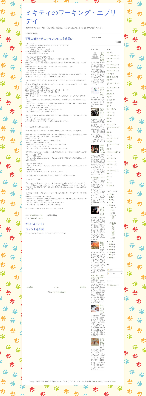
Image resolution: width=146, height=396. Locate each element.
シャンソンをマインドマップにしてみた (102, 92)
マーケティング (111, 58)
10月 (112, 207)
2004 (110, 257)
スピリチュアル (111, 138)
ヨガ (108, 167)
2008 (110, 247)
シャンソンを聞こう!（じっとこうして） (102, 211)
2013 (110, 202)
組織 (108, 106)
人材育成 (109, 115)
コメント (112, 273)
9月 (112, 210)
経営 (108, 91)
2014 (110, 200)
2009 (110, 244)
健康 (108, 118)
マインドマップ (111, 64)
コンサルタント (111, 55)
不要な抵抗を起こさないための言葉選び (113, 228)
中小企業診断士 (111, 68)
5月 (112, 238)
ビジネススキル (111, 88)
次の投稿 (30, 287)
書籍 (108, 121)
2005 (110, 255)
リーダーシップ (111, 170)
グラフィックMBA (112, 152)
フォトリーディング (113, 127)
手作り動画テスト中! (113, 217)
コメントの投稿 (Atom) (58, 292)
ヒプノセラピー (111, 71)
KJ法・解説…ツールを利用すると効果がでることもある (98, 277)
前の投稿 (83, 287)
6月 (112, 213)
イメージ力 (110, 124)
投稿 (110, 270)
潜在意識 (109, 141)
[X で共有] (52, 215)
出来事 (109, 74)
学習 (108, 97)
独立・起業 (110, 109)
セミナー (109, 112)
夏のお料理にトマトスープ (102, 244)
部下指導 (109, 186)
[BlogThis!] (50, 215)
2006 (110, 252)
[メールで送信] (48, 215)
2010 (110, 241)
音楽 (108, 135)
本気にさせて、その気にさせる (102, 309)
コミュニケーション (36, 218)
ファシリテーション (113, 144)
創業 (108, 52)
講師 (108, 80)
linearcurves (96, 381)
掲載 (108, 149)
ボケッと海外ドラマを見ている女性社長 (102, 57)
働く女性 (109, 100)
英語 (108, 182)
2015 (110, 197)
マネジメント (111, 164)
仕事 (108, 61)
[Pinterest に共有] (56, 215)
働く (108, 173)
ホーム (56, 287)
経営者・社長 (111, 77)
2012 (110, 205)
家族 (108, 132)
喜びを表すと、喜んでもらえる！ (102, 113)
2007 (110, 249)
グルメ (109, 155)
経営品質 (109, 94)
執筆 (108, 103)
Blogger (113, 381)
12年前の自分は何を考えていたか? (102, 149)
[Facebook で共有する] (54, 215)
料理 (108, 176)
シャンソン (110, 158)
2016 (110, 194)
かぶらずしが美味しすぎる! (102, 341)
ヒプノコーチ (111, 161)
